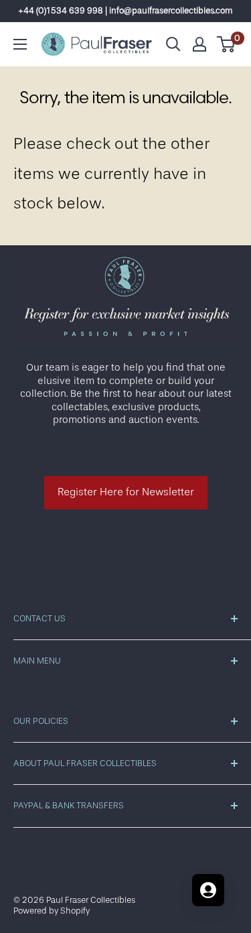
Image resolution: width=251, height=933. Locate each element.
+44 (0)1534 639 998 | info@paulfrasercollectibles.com (125, 10)
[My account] (199, 44)
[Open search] (173, 44)
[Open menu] (20, 44)
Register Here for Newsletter (126, 492)
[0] (226, 44)
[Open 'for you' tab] (208, 890)
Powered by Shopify (51, 911)
